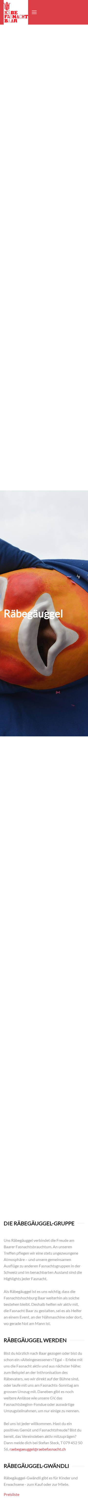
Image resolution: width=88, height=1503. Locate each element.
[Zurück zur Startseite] (16, 12)
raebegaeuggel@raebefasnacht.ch (38, 1449)
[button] (34, 12)
